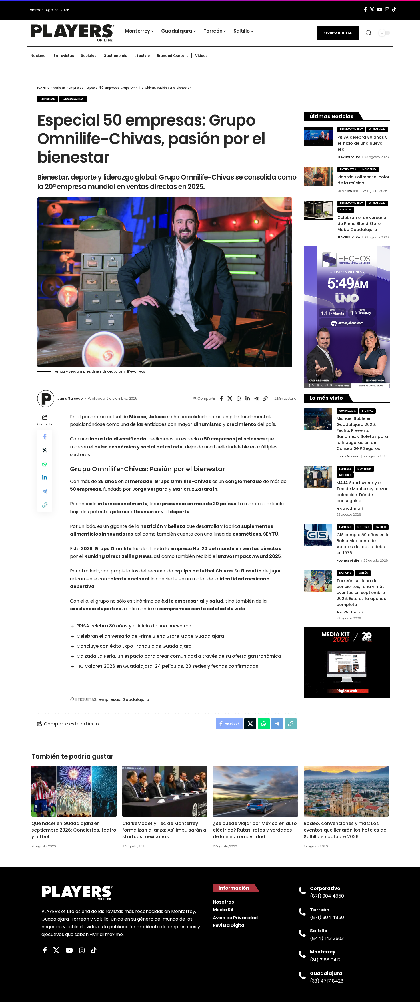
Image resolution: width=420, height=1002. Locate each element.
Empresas (48, 99)
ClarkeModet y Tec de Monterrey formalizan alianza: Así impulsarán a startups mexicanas (164, 830)
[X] (372, 9)
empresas (109, 699)
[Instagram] (387, 9)
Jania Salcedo (70, 398)
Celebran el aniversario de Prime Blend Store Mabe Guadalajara (150, 636)
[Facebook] (365, 9)
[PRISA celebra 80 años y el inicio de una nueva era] (318, 136)
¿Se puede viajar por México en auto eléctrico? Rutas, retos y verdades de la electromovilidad (255, 830)
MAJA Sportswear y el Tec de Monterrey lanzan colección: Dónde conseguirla (363, 492)
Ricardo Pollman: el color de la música (363, 180)
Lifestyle (367, 411)
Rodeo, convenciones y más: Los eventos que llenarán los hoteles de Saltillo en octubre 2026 (345, 830)
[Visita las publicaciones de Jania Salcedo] (45, 398)
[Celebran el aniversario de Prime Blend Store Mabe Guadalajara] (318, 210)
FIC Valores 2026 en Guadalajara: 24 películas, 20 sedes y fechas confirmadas (167, 666)
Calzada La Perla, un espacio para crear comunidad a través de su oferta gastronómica (179, 656)
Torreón (362, 572)
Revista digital (337, 33)
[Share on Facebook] (221, 398)
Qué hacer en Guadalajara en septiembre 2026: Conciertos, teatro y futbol (73, 830)
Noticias (345, 475)
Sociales (345, 209)
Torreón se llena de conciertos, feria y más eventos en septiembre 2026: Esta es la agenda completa (362, 592)
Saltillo (380, 527)
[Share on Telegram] (257, 398)
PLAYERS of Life (348, 157)
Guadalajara (73, 99)
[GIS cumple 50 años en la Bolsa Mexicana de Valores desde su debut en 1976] (318, 535)
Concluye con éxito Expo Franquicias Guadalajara (134, 646)
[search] (368, 33)
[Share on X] (230, 398)
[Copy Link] (265, 398)
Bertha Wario (348, 190)
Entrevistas (348, 169)
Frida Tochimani (350, 508)
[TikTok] (394, 9)
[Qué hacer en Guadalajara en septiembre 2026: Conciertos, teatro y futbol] (74, 791)
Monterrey (369, 169)
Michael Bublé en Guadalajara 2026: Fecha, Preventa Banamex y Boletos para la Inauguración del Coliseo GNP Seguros (362, 433)
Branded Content (351, 129)
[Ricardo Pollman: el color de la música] (318, 176)
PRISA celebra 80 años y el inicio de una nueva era (134, 626)
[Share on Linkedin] (248, 398)
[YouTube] (380, 9)
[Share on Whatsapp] (239, 398)
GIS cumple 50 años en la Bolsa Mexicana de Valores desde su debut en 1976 (363, 544)
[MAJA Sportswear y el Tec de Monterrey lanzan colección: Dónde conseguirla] (318, 477)
